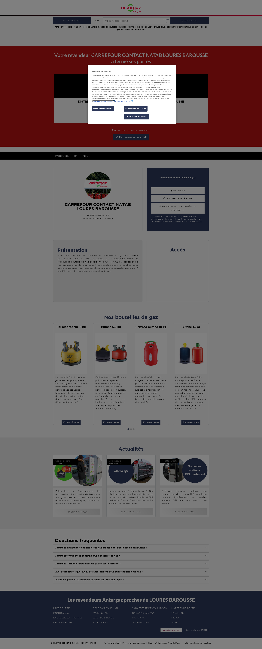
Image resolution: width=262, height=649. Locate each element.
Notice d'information (123, 101)
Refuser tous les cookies (135, 109)
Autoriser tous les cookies (136, 116)
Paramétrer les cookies (103, 109)
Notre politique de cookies (102, 101)
